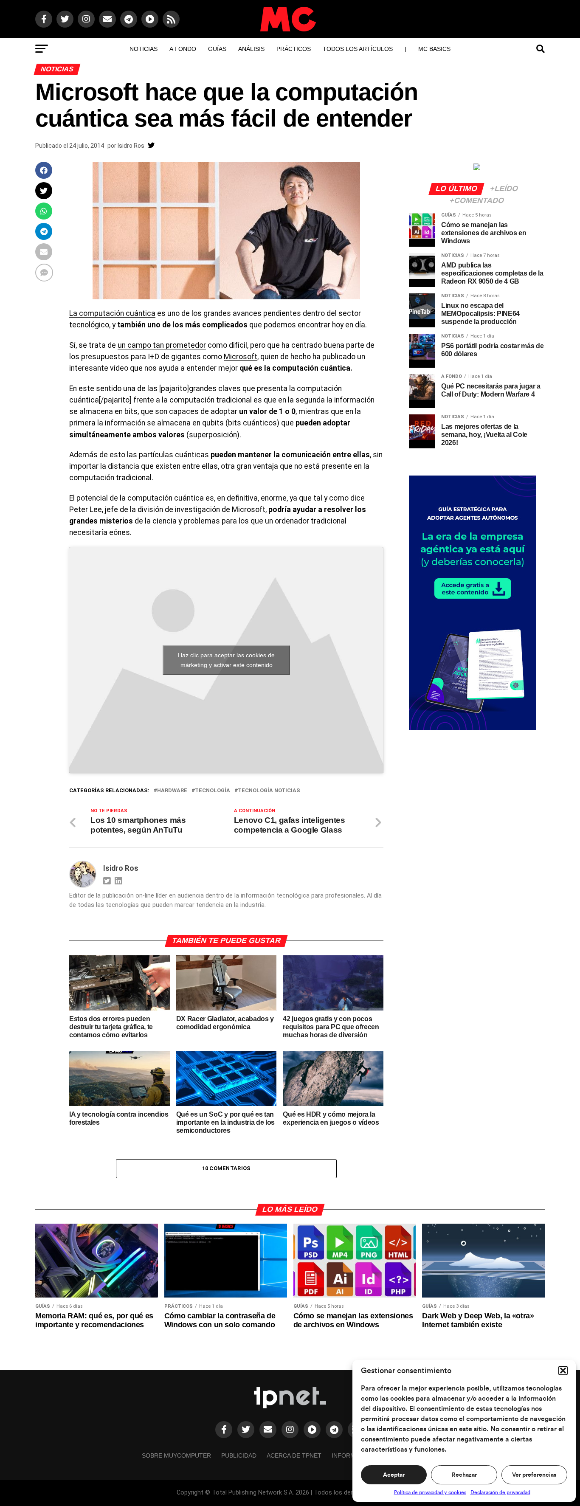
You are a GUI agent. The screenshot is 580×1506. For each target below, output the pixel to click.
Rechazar (464, 1475)
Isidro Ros (131, 145)
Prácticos (293, 48)
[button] (563, 1370)
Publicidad (238, 1455)
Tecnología (212, 791)
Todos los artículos (358, 48)
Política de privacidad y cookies (430, 1492)
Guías (217, 48)
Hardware (172, 791)
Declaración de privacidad (500, 1492)
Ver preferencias (534, 1475)
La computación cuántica (112, 313)
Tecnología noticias (269, 791)
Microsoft (240, 356)
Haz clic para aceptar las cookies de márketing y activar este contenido (226, 660)
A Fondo (182, 48)
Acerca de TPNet (294, 1455)
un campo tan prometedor (162, 345)
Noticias (144, 48)
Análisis (251, 48)
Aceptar (394, 1475)
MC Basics (434, 48)
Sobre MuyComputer (176, 1455)
